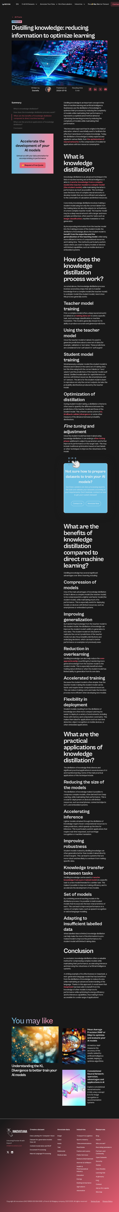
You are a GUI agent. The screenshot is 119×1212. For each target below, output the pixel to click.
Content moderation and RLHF (40, 1146)
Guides (98, 1165)
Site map (99, 1192)
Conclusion (17, 128)
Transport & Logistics (85, 1136)
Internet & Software (84, 1163)
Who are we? (100, 1143)
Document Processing (38, 1150)
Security (99, 1161)
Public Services (82, 1155)
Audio (59, 1143)
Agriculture (81, 1187)
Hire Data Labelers (65, 4)
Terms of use (95, 1201)
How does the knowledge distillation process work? (34, 112)
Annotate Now (93, 503)
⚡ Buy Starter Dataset (100, 4)
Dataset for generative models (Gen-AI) (41, 1141)
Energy (79, 1179)
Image (59, 1136)
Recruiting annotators (104, 1147)
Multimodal (61, 1151)
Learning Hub (100, 1173)
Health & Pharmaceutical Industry (82, 1169)
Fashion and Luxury (83, 1151)
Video (59, 1140)
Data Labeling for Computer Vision (42, 1136)
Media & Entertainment (85, 1159)
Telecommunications (84, 1143)
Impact (98, 1140)
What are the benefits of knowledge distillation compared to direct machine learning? (33, 117)
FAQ (97, 1180)
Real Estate (81, 1147)
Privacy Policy (107, 1201)
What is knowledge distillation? (25, 109)
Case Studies (100, 1169)
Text (59, 1147)
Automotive (81, 1191)
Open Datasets (101, 1157)
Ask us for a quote (102, 1188)
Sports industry (82, 1140)
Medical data (61, 1155)
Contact (99, 1184)
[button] (14, 4)
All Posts (18, 17)
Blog (97, 1136)
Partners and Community (100, 1152)
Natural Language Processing (40, 1154)
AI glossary (100, 1177)
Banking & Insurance (84, 1183)
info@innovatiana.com (14, 1146)
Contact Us (77, 503)
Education (80, 1175)
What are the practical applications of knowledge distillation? (33, 123)
